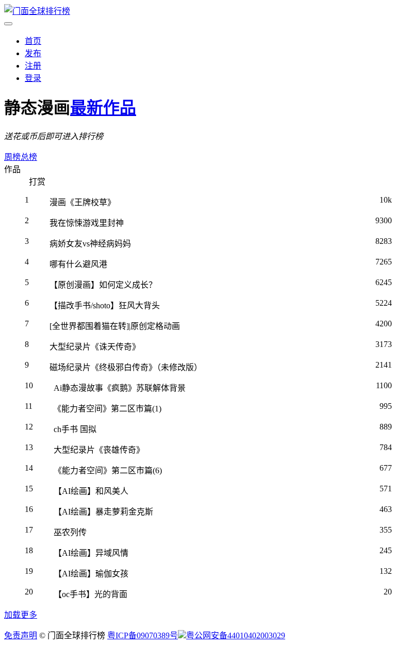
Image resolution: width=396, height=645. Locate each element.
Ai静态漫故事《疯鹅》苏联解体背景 (120, 388)
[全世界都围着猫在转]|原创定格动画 (115, 326)
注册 (33, 65)
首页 (33, 41)
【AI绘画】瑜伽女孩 (91, 573)
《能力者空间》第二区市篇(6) (108, 470)
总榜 (29, 157)
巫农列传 (70, 532)
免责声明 (20, 635)
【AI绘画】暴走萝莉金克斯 (103, 511)
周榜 (12, 157)
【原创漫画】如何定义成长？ (103, 284)
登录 (33, 78)
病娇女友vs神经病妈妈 (90, 243)
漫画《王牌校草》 (83, 202)
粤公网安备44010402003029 (235, 635)
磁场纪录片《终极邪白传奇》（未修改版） (126, 367)
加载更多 (20, 614)
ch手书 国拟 (75, 429)
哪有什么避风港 (78, 264)
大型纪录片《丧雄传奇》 (99, 449)
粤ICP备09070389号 (142, 635)
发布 (33, 53)
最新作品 (103, 107)
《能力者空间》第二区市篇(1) (107, 408)
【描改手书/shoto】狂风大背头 (105, 305)
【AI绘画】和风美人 (91, 491)
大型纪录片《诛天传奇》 (95, 346)
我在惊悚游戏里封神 (87, 223)
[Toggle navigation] (8, 23)
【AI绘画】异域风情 (91, 553)
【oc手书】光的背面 (90, 594)
